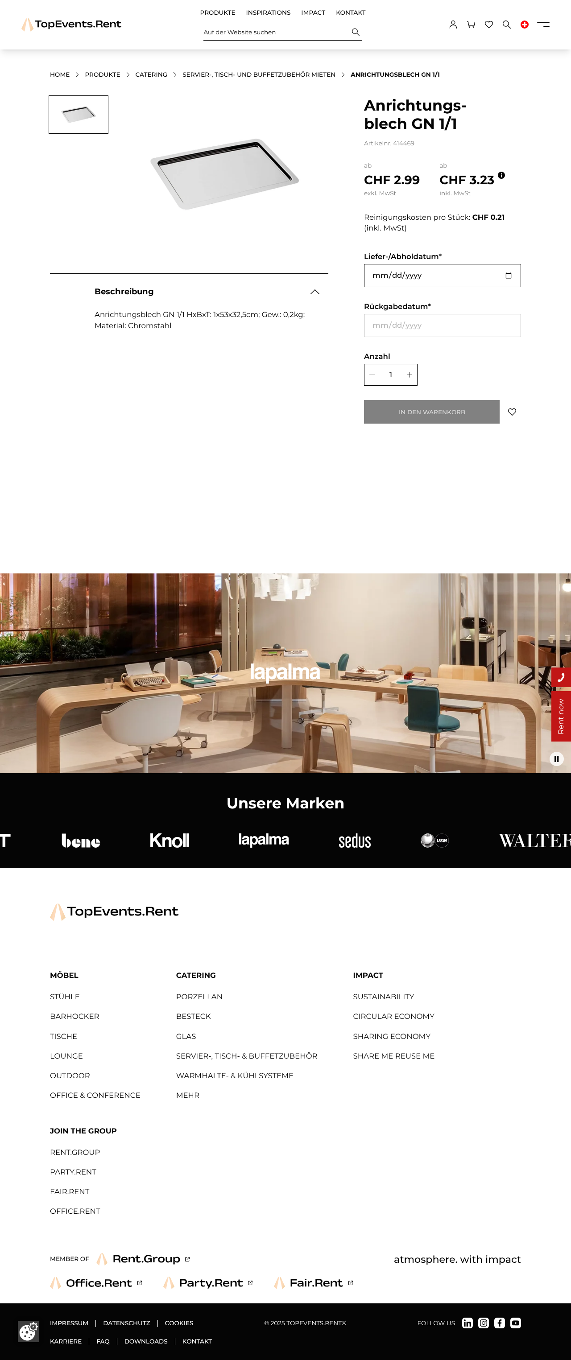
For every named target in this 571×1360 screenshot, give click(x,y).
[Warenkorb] (471, 24)
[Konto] (453, 24)
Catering (152, 74)
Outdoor (70, 1076)
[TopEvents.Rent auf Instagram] (483, 1323)
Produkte (217, 12)
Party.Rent (73, 1172)
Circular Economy (393, 1016)
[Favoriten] (489, 24)
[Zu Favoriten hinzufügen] (512, 412)
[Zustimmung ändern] (28, 1331)
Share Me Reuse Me (394, 1056)
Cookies (179, 1323)
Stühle (65, 997)
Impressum (69, 1323)
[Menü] (543, 24)
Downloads (146, 1341)
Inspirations (268, 12)
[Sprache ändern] (525, 24)
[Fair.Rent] (313, 1283)
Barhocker (74, 1016)
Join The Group (83, 1131)
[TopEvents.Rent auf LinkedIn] (467, 1323)
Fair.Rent (69, 1191)
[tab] (78, 114)
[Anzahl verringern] (370, 375)
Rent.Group (75, 1152)
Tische (63, 1036)
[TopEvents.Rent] (71, 25)
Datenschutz (126, 1323)
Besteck (193, 1016)
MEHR (187, 1095)
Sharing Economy (391, 1036)
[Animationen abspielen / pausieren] (557, 759)
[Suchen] (355, 32)
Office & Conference (95, 1095)
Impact (313, 12)
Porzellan (199, 997)
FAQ (102, 1341)
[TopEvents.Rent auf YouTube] (515, 1323)
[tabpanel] (224, 174)
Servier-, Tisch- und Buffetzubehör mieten (258, 74)
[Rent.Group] (143, 1259)
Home (60, 74)
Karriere (66, 1341)
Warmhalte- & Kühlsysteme (235, 1076)
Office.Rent (75, 1211)
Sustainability (383, 997)
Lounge (66, 1056)
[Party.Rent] (207, 1283)
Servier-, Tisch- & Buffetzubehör (247, 1056)
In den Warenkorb (432, 412)
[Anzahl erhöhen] (411, 375)
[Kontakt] (561, 677)
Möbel (64, 975)
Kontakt (350, 12)
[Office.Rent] (96, 1283)
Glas (186, 1036)
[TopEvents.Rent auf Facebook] (499, 1323)
